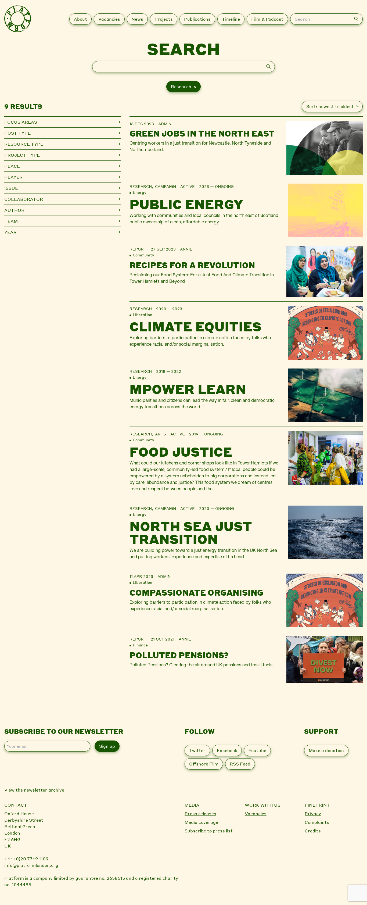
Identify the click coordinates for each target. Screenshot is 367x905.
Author (14, 210)
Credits (313, 831)
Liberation (142, 314)
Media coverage (201, 822)
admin (164, 123)
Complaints (317, 822)
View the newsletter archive (34, 790)
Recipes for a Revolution (192, 265)
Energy (139, 192)
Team (11, 221)
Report (137, 248)
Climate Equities (195, 326)
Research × (183, 86)
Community (143, 254)
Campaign (165, 186)
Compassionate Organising (196, 592)
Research (140, 308)
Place (12, 166)
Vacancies (256, 813)
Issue (11, 188)
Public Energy (186, 204)
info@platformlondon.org (31, 865)
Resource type (23, 144)
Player (13, 177)
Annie (186, 248)
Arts (160, 433)
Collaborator (23, 199)
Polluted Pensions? (179, 655)
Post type (17, 133)
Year (10, 232)
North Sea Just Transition (190, 532)
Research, (142, 186)
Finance (140, 644)
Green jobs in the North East (202, 133)
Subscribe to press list (209, 831)
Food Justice (180, 451)
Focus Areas (20, 122)
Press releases (200, 813)
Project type (22, 155)
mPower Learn (187, 388)
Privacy (313, 813)
